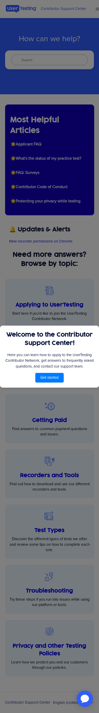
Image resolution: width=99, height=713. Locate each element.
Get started (49, 377)
